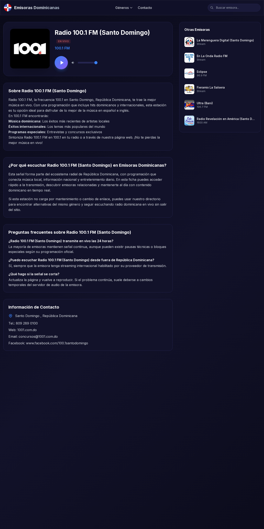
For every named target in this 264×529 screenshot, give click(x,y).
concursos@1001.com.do (38, 336)
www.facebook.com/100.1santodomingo (57, 343)
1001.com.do (27, 330)
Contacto (145, 8)
